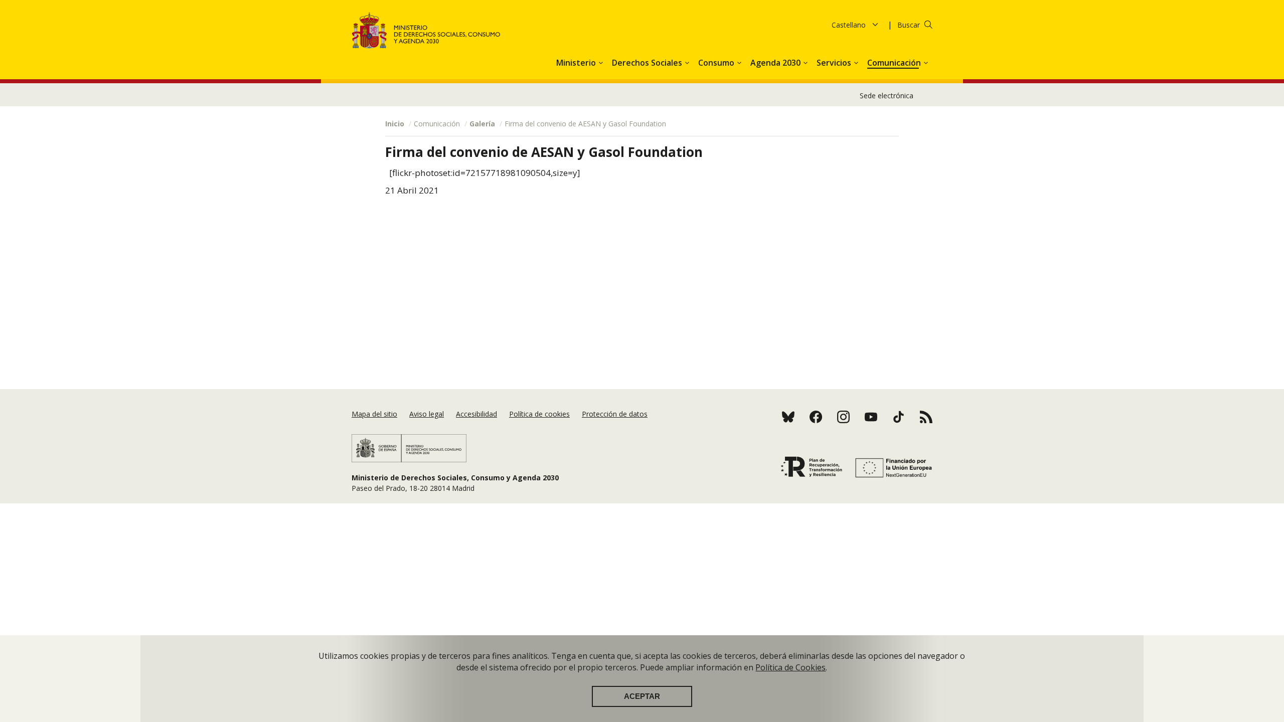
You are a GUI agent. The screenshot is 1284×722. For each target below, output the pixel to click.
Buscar (908, 25)
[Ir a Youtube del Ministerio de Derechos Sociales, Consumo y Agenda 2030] (871, 417)
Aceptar (642, 696)
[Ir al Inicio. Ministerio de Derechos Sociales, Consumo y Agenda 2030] (426, 30)
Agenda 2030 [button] (776, 62)
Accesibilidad (476, 414)
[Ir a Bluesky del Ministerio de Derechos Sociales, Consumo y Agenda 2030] (788, 417)
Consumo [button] (717, 62)
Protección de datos (615, 414)
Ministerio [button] (577, 62)
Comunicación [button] (895, 62)
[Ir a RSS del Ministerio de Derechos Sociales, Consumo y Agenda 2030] (816, 417)
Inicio (394, 123)
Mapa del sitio (374, 414)
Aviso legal (426, 414)
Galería (482, 123)
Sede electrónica (886, 95)
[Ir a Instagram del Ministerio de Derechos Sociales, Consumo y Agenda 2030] (843, 417)
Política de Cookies (790, 667)
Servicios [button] (835, 62)
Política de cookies (539, 414)
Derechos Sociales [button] (648, 62)
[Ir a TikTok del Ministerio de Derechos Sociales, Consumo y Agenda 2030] (898, 417)
